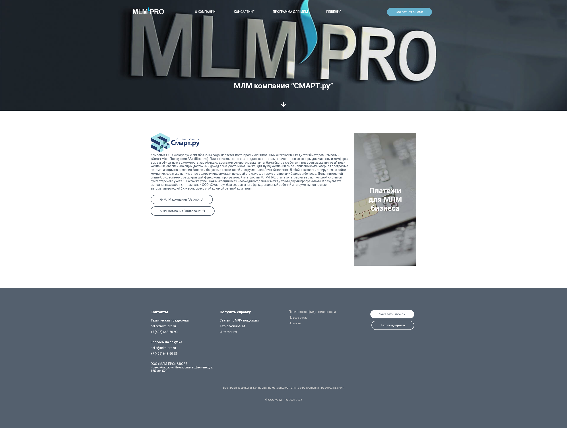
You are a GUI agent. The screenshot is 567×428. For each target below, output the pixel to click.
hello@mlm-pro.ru (163, 326)
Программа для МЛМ (290, 12)
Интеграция (228, 332)
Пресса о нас (298, 317)
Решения (333, 12)
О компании (205, 12)
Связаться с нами (409, 12)
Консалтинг (244, 12)
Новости (295, 323)
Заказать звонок (392, 314)
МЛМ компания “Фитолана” (181, 211)
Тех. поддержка (393, 325)
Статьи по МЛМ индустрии (239, 320)
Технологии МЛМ (232, 326)
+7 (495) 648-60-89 (164, 353)
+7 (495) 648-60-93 (164, 332)
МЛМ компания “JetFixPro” (183, 199)
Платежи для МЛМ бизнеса (385, 199)
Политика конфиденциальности (312, 312)
